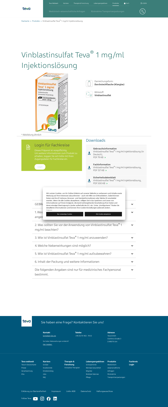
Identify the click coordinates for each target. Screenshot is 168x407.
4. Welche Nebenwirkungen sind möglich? (63, 246)
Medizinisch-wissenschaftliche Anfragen (67, 11)
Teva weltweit (53, 3)
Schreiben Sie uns (49, 336)
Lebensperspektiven (100, 3)
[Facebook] (48, 399)
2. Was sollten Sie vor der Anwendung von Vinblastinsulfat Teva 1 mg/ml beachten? (78, 227)
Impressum (56, 391)
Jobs (44, 374)
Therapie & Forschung (81, 3)
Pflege (88, 377)
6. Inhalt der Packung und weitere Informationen (67, 262)
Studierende (47, 368)
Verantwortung (27, 371)
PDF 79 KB (98, 157)
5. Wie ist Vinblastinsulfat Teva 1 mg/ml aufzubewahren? (73, 253)
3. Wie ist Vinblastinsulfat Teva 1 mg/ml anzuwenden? (71, 237)
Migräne (89, 371)
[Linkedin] (55, 399)
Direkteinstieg (48, 371)
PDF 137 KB (99, 170)
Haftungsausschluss (104, 391)
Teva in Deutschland (28, 365)
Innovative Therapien (72, 368)
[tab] (84, 227)
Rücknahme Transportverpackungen (107, 11)
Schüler (45, 365)
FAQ (44, 377)
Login (144, 3)
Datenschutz (86, 391)
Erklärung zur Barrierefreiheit (33, 391)
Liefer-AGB (70, 391)
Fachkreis (128, 3)
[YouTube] (35, 399)
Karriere (66, 3)
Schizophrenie (91, 365)
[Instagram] (42, 399)
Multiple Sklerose (92, 374)
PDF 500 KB (99, 183)
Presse (23, 368)
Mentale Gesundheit (93, 368)
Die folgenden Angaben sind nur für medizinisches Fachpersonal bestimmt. (78, 272)
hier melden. (47, 344)
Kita (22, 374)
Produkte (115, 3)
